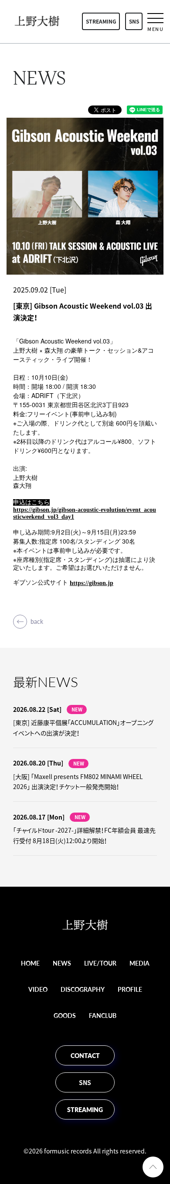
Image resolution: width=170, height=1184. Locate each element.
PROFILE (130, 989)
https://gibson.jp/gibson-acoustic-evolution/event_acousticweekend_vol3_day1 (84, 513)
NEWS (62, 963)
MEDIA (139, 963)
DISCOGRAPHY (83, 989)
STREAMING (101, 21)
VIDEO (38, 989)
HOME (30, 963)
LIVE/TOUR (100, 963)
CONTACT (85, 1055)
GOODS (65, 1015)
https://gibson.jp (91, 583)
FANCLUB (102, 1015)
